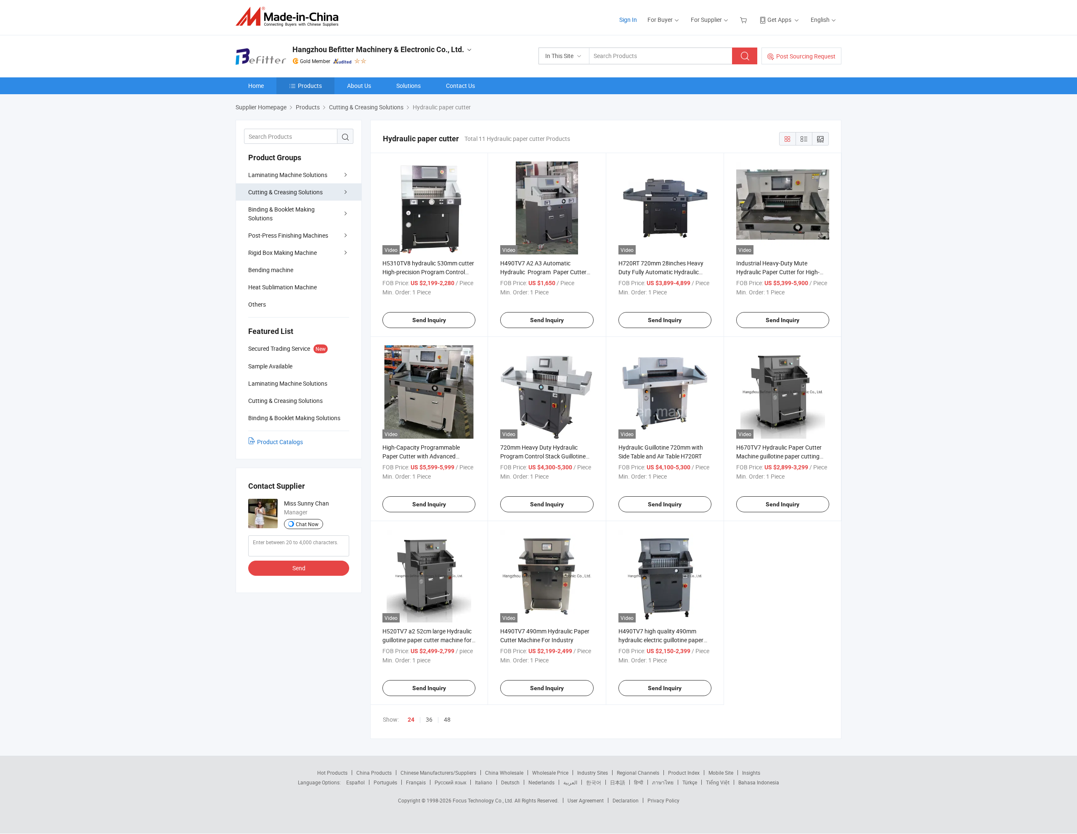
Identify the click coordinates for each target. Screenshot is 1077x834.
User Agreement (586, 800)
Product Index (684, 772)
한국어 (593, 782)
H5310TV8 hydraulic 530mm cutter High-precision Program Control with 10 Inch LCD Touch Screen (428, 272)
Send (298, 568)
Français (416, 782)
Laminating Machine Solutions (287, 175)
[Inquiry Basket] (744, 20)
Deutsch (510, 782)
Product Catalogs (280, 442)
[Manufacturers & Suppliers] (290, 16)
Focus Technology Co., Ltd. (484, 800)
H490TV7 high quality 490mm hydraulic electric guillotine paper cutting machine (660, 640)
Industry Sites (592, 772)
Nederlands (541, 782)
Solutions (408, 86)
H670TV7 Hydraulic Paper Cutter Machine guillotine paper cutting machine (779, 456)
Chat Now (307, 524)
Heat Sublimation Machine (282, 287)
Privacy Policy (663, 800)
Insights (751, 772)
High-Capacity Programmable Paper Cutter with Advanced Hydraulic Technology (421, 456)
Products (310, 86)
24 (411, 719)
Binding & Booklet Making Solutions (281, 213)
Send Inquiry (429, 320)
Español (355, 782)
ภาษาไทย (663, 782)
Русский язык (450, 782)
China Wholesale (504, 772)
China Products (374, 772)
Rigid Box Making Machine (282, 253)
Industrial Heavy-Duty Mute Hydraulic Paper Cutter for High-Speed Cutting (778, 272)
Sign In (628, 20)
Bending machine (270, 270)
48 (447, 719)
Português (385, 782)
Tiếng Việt (717, 782)
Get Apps (779, 20)
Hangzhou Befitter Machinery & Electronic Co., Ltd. (378, 49)
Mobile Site (720, 772)
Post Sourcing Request (806, 56)
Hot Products (332, 772)
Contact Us (460, 86)
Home (256, 86)
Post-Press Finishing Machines (288, 235)
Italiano (483, 782)
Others (257, 304)
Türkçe (689, 782)
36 (429, 719)
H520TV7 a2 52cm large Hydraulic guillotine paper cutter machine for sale (427, 640)
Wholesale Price (550, 772)
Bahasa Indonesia (758, 782)
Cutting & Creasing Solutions (285, 192)
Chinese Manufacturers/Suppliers (438, 772)
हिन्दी (638, 782)
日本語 (617, 782)
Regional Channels (638, 772)
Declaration (626, 800)
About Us (359, 86)
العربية (570, 782)
